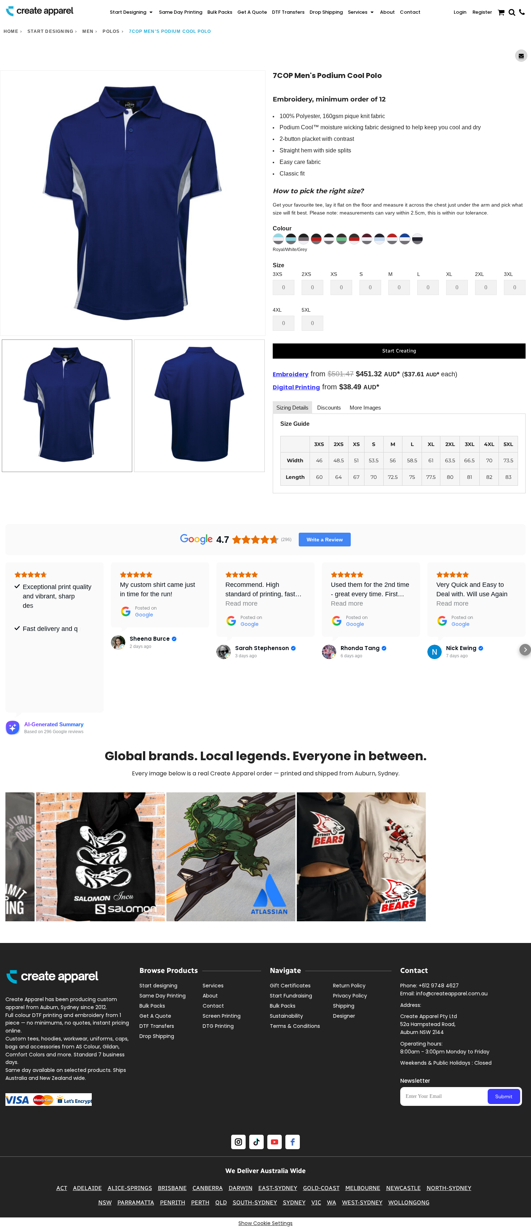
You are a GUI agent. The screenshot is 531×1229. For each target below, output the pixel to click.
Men (88, 31)
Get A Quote (155, 1016)
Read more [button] (241, 603)
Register (482, 12)
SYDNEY (294, 1202)
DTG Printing (218, 1026)
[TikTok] (256, 1142)
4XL (277, 310)
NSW (105, 1202)
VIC (316, 1202)
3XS (277, 274)
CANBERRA (208, 1188)
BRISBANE (172, 1188)
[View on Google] (118, 642)
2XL (479, 274)
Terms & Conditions (295, 1026)
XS (334, 274)
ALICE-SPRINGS (130, 1188)
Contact (213, 1005)
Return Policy (349, 985)
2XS (306, 274)
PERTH (200, 1202)
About (210, 995)
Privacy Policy (350, 995)
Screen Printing (222, 1016)
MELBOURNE (362, 1188)
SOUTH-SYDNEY (255, 1202)
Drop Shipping (156, 1036)
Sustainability (286, 1016)
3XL (508, 274)
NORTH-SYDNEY (449, 1188)
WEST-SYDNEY (362, 1202)
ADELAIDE (87, 1188)
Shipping (343, 1005)
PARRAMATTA (135, 1202)
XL (449, 274)
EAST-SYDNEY (277, 1188)
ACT (61, 1188)
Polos (111, 31)
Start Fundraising (291, 995)
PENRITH (172, 1202)
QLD (221, 1202)
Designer (344, 1016)
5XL (306, 310)
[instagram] (238, 1142)
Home (11, 31)
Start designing (50, 31)
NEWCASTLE (403, 1188)
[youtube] (274, 1142)
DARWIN (240, 1188)
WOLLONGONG (408, 1202)
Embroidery (290, 374)
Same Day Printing (162, 995)
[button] (131, 12)
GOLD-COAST (321, 1188)
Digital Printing (296, 387)
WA (331, 1202)
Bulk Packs (152, 1005)
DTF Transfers (156, 1026)
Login (460, 12)
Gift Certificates (290, 985)
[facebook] (292, 1142)
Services (213, 985)
